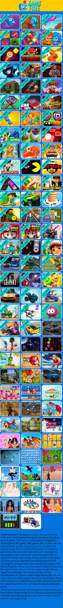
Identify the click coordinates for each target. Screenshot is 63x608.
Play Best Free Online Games (31, 5)
